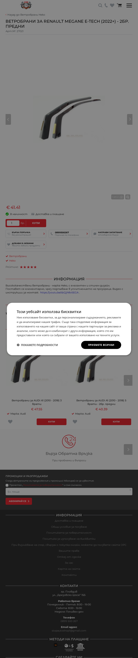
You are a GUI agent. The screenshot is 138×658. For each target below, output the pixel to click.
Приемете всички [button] (101, 345)
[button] (37, 345)
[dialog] (69, 329)
